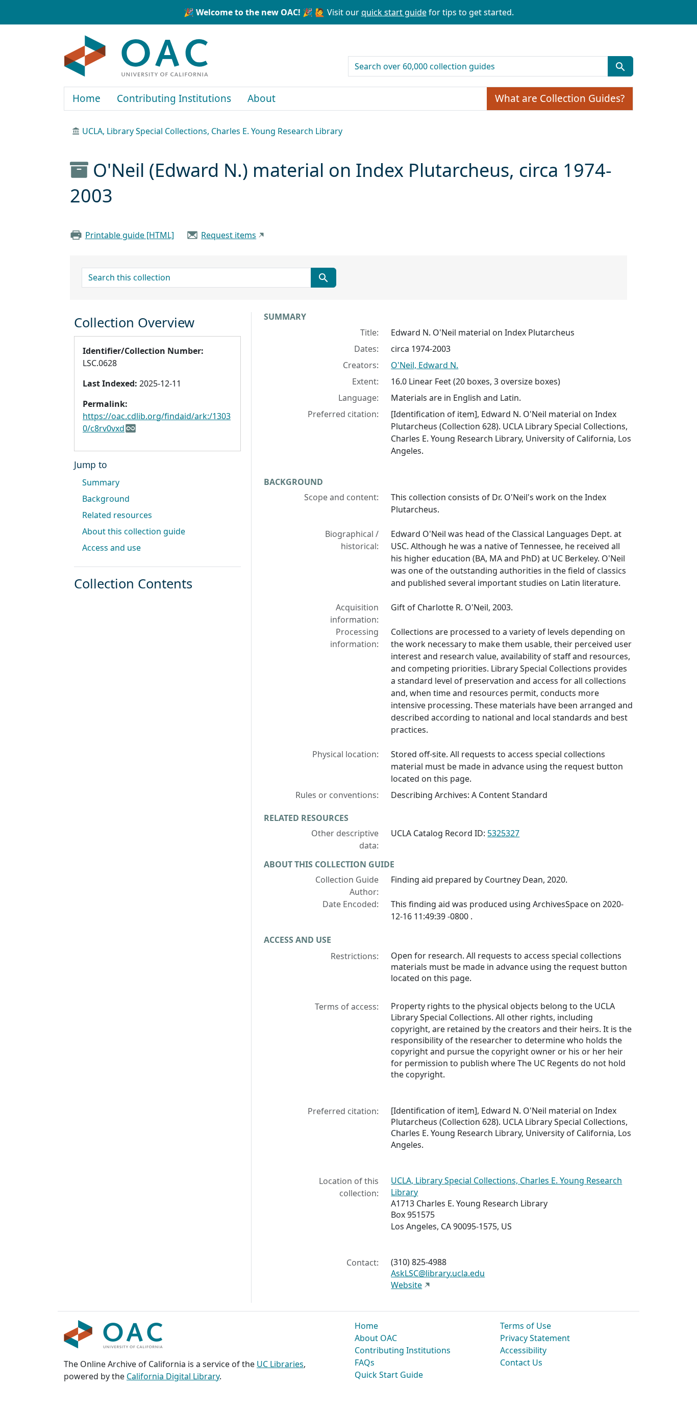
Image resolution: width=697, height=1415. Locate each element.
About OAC (376, 1338)
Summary (100, 482)
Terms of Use (525, 1325)
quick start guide (394, 12)
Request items (228, 235)
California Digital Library (173, 1376)
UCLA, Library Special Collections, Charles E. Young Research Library (212, 131)
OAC (136, 57)
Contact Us (521, 1362)
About (261, 98)
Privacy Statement (535, 1338)
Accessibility (523, 1350)
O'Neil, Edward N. (424, 365)
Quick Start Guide (389, 1374)
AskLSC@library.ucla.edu (438, 1273)
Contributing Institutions (174, 98)
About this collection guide (133, 531)
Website (406, 1285)
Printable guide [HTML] (129, 235)
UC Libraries (280, 1364)
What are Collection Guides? (560, 98)
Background (106, 498)
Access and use (111, 547)
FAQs (365, 1362)
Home (86, 98)
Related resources (117, 515)
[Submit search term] (620, 66)
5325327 (503, 833)
